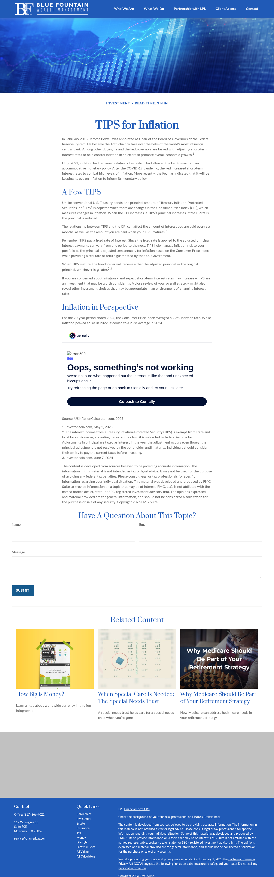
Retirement (84, 814)
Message (18, 552)
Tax (79, 833)
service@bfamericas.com (30, 838)
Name (16, 524)
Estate (81, 823)
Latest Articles (86, 847)
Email (143, 524)
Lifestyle (82, 842)
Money (81, 837)
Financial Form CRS (137, 809)
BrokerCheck (212, 817)
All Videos (83, 851)
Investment (84, 819)
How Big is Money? (40, 694)
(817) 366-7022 (34, 814)
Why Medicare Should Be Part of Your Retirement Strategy (218, 698)
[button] (124, 9)
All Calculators (86, 856)
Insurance (83, 828)
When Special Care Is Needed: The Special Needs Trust (136, 698)
